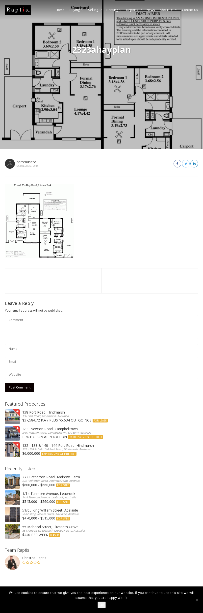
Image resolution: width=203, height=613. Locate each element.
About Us (167, 9)
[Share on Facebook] (177, 163)
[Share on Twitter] (186, 163)
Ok (102, 605)
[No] (196, 599)
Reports (132, 9)
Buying (75, 9)
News (151, 9)
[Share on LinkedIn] (194, 163)
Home (60, 9)
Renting (112, 9)
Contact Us (190, 9)
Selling (93, 9)
